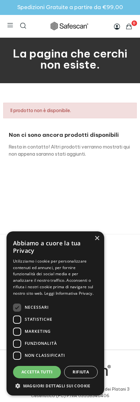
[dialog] (55, 313)
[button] (55, 386)
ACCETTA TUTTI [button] (36, 372)
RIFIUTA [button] (81, 372)
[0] (129, 26)
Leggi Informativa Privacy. (68, 293)
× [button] (96, 238)
